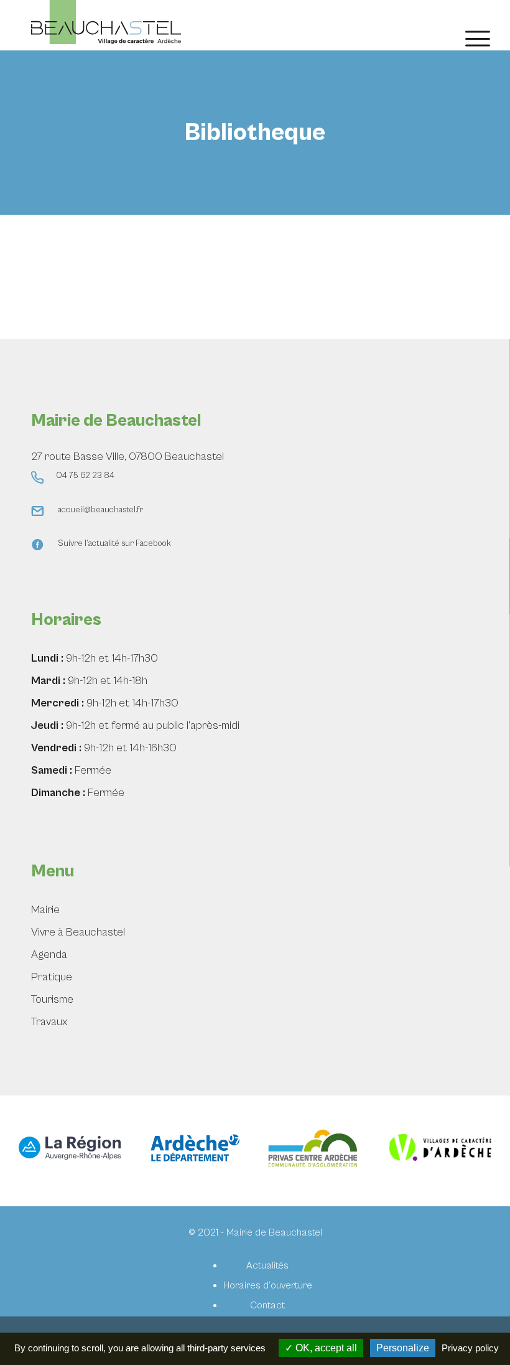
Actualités (267, 1265)
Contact (267, 1305)
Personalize (402, 1348)
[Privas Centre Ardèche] (317, 1151)
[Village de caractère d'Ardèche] (440, 1150)
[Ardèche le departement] (193, 1150)
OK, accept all (325, 1348)
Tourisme (52, 999)
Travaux (49, 1021)
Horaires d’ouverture (267, 1285)
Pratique (51, 976)
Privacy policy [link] (470, 1348)
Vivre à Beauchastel (78, 932)
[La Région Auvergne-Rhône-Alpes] (70, 1151)
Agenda (49, 954)
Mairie (45, 909)
